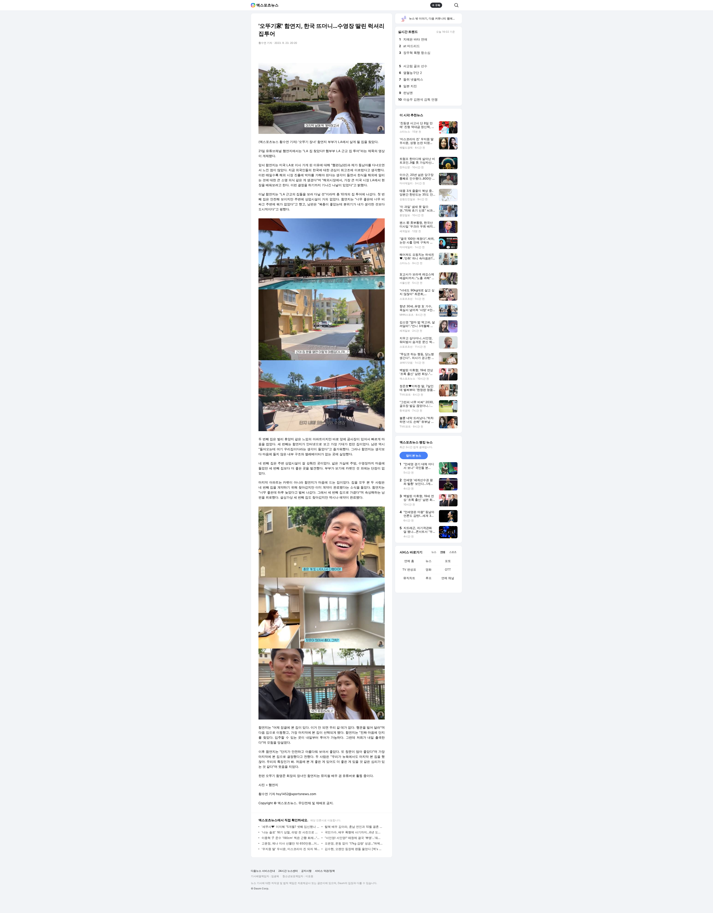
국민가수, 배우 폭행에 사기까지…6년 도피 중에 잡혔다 (354, 832)
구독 (437, 5)
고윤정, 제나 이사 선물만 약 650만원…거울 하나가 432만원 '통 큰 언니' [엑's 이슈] (291, 843)
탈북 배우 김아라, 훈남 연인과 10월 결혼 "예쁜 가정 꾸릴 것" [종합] (354, 827)
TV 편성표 (409, 569)
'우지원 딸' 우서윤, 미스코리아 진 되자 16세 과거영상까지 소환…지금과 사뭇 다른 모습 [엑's (291, 849)
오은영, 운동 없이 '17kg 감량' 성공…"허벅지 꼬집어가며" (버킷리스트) (354, 843)
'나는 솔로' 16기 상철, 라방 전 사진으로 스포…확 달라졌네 (291, 832)
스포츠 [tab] (452, 552)
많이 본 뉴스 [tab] (413, 455)
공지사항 (306, 870)
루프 (429, 578)
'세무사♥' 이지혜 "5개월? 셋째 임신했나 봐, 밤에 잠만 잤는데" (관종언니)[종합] (291, 827)
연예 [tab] (442, 552)
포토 (448, 561)
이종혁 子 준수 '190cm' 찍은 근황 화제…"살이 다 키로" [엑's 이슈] (291, 838)
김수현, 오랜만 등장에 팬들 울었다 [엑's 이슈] (354, 849)
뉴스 (429, 561)
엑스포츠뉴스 (267, 5)
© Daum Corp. (260, 888)
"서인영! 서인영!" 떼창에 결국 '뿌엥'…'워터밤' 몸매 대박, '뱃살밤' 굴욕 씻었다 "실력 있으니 (354, 838)
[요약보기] (351, 53)
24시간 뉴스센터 (288, 870)
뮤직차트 (409, 578)
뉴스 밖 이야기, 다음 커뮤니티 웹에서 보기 (435, 18)
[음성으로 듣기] (358, 53)
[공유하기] (448, 5)
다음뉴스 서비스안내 (263, 870)
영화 (429, 569)
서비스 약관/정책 (325, 870)
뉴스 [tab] (433, 552)
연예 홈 (409, 561)
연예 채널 (447, 578)
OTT (448, 569)
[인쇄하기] (381, 53)
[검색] (457, 5)
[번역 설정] (366, 53)
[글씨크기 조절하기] (373, 53)
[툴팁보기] (457, 32)
